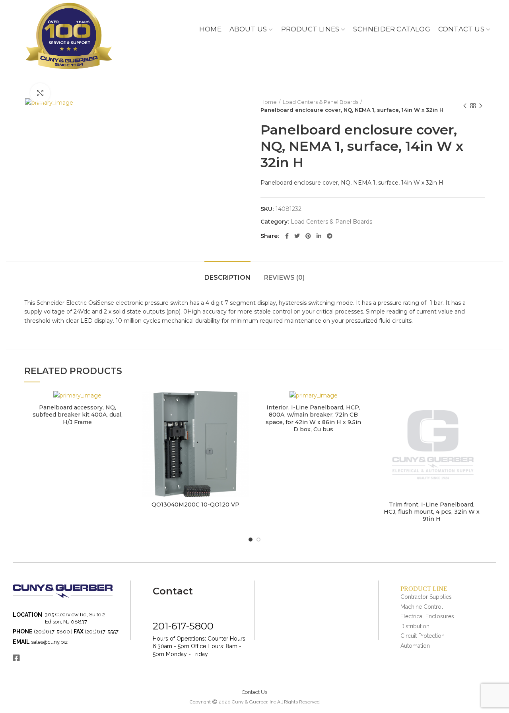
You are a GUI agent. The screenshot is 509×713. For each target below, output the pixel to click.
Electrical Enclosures (427, 616)
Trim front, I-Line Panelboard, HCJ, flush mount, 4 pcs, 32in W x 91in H (432, 511)
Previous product (465, 106)
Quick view (124, 404)
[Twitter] (297, 236)
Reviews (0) (284, 277)
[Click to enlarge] (40, 93)
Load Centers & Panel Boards (320, 102)
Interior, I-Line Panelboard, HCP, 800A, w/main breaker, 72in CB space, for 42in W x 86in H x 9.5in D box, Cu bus (313, 418)
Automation (415, 646)
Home (268, 102)
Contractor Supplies (426, 597)
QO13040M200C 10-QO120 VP (195, 504)
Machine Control (421, 607)
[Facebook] (286, 236)
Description (227, 277)
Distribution (414, 626)
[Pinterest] (308, 236)
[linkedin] (319, 236)
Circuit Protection (422, 636)
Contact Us (254, 692)
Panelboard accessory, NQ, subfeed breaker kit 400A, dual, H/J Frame (77, 414)
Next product (481, 106)
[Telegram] (329, 236)
